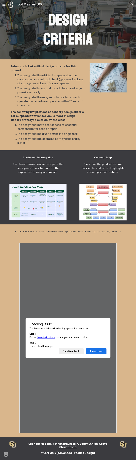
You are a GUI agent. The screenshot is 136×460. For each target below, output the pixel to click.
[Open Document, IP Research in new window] (110, 247)
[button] (4, 4)
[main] (68, 29)
